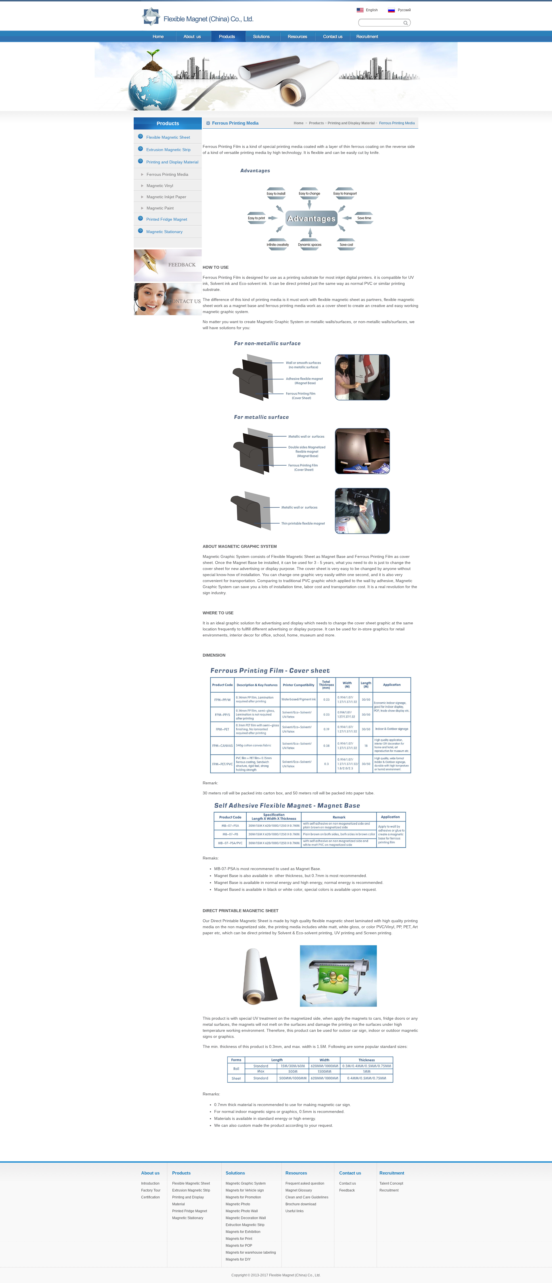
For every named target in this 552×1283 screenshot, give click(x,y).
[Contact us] (333, 36)
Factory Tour (150, 1190)
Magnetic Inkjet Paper (166, 197)
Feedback (347, 1190)
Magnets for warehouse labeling (251, 1252)
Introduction (150, 1183)
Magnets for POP (239, 1246)
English (372, 10)
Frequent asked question (304, 1183)
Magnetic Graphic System (246, 1183)
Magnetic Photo (238, 1204)
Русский (404, 10)
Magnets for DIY (238, 1259)
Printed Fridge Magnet (189, 1211)
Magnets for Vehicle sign (245, 1190)
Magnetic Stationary (187, 1218)
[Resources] (298, 36)
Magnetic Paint (160, 208)
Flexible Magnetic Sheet (191, 1183)
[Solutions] (263, 36)
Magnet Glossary (298, 1190)
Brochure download (300, 1204)
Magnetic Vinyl (160, 185)
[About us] (194, 36)
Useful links (294, 1211)
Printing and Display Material (351, 123)
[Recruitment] (380, 36)
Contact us (347, 1183)
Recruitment (388, 1190)
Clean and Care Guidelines (306, 1197)
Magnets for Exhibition (243, 1232)
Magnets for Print (239, 1239)
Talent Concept (391, 1183)
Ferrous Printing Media (167, 174)
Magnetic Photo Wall (242, 1211)
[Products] (228, 36)
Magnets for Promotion (243, 1197)
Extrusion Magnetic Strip (191, 1190)
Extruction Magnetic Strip (245, 1225)
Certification (150, 1197)
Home (299, 123)
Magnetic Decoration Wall (246, 1218)
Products (317, 123)
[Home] (159, 36)
